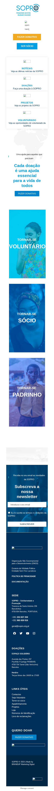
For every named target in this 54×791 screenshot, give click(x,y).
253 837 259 (22, 617)
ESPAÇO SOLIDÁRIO (21, 654)
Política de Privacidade (24, 576)
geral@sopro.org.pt (20, 626)
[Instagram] (34, 633)
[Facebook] (14, 633)
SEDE (15, 595)
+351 (14, 617)
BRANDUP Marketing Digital (23, 764)
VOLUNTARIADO (27, 120)
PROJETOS (27, 103)
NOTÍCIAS (27, 68)
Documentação (20, 582)
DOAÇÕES (27, 85)
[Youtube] (27, 633)
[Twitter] (21, 633)
